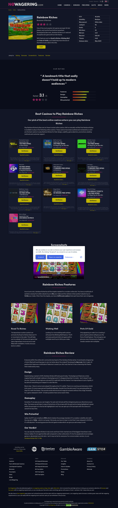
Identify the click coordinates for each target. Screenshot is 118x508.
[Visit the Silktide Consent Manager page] (81, 257)
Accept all (41, 257)
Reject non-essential (55, 257)
